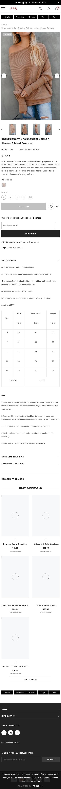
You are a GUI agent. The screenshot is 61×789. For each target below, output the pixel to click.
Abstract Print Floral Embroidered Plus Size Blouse (45, 605)
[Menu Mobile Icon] (3, 8)
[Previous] (4, 75)
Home (4, 24)
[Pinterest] (17, 732)
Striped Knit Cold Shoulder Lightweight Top (46, 544)
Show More (30, 679)
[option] (30, 76)
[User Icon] (48, 8)
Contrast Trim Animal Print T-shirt (15, 666)
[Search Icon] (40, 8)
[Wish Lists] (51, 206)
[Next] (57, 75)
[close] (58, 2)
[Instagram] (10, 732)
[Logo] (13, 8)
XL (24, 197)
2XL (30, 197)
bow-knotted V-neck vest (15, 544)
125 (7, 242)
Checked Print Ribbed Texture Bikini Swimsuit (15, 605)
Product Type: (7, 149)
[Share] (57, 206)
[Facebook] (4, 732)
